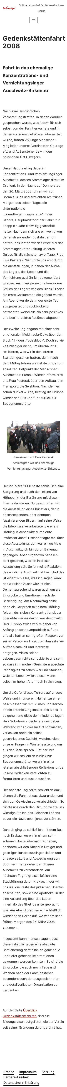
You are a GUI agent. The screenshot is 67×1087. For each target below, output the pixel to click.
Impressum (28, 1072)
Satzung (48, 1072)
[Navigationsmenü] (33, 20)
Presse (8, 1072)
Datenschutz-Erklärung (21, 1083)
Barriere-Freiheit (16, 1077)
